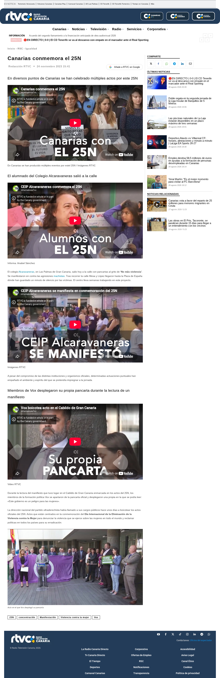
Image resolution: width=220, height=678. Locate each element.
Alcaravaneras (26, 271)
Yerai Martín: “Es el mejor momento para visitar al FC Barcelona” (188, 180)
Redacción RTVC (19, 66)
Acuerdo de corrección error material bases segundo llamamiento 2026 (64, 35)
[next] (210, 35)
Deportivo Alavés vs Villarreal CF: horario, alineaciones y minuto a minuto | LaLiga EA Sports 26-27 (190, 141)
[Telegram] (174, 63)
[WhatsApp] (166, 63)
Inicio (11, 48)
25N (11, 617)
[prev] (205, 35)
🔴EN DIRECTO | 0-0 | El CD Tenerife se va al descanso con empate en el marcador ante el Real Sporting (86, 39)
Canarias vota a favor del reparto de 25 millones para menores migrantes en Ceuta (190, 203)
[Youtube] (158, 634)
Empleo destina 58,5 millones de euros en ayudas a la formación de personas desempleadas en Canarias (190, 161)
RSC (20, 48)
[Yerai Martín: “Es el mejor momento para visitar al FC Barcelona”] (157, 182)
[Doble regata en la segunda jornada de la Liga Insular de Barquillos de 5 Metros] (157, 102)
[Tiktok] (180, 634)
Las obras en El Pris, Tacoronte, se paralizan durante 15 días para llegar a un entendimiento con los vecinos (189, 223)
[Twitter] (173, 634)
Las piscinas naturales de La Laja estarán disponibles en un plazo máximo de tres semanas (187, 121)
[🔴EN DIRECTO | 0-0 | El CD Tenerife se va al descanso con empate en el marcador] (157, 82)
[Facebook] (158, 63)
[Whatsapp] (209, 634)
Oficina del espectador (201, 640)
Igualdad (31, 48)
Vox (96, 617)
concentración (27, 617)
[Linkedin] (182, 63)
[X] (150, 63)
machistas (59, 276)
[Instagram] (187, 634)
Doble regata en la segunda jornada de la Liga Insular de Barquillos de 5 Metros (189, 101)
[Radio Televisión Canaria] (27, 16)
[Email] (190, 63)
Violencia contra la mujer (75, 617)
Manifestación (48, 617)
